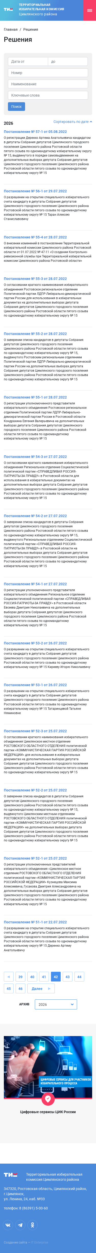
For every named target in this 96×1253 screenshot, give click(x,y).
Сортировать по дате (71, 122)
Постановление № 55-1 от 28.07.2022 (35, 397)
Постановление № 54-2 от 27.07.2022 (35, 516)
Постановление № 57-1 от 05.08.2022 (35, 132)
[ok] (32, 1225)
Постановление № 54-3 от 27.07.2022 (35, 457)
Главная (11, 29)
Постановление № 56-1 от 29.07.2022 (35, 191)
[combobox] (56, 1004)
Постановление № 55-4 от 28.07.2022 (35, 237)
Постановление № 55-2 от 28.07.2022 (35, 334)
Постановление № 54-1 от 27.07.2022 (35, 584)
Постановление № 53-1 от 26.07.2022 (35, 685)
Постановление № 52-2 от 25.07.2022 (35, 790)
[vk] (8, 1225)
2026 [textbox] (43, 1005)
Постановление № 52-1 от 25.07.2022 (35, 858)
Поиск (16, 107)
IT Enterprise (39, 1242)
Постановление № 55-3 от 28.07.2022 (35, 279)
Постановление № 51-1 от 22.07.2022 (35, 922)
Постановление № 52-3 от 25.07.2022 (35, 731)
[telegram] (20, 1225)
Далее (37, 989)
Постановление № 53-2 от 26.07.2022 (35, 643)
